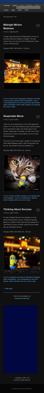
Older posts (8, 288)
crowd (5, 103)
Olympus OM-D (19, 101)
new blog (6, 5)
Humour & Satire (14, 196)
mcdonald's (12, 105)
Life (35, 99)
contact (6, 10)
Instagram (29, 99)
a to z (22, 5)
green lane (27, 103)
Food (16, 99)
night (22, 105)
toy (4, 107)
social (20, 10)
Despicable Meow (13, 116)
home (26, 10)
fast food (21, 103)
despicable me (12, 103)
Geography (22, 99)
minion (18, 105)
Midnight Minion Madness (12, 26)
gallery (15, 5)
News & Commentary (27, 277)
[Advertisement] (20, 339)
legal (13, 10)
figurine (34, 198)
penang (37, 105)
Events (11, 99)
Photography (28, 101)
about (37, 5)
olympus (28, 105)
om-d (33, 105)
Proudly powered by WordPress (22, 389)
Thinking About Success (17, 209)
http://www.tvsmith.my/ (22, 298)
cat (20, 198)
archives (29, 5)
